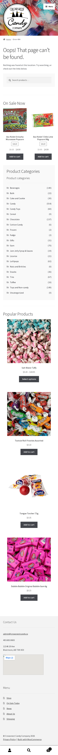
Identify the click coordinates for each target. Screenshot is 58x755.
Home (8, 39)
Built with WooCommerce (30, 739)
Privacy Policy (9, 739)
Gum (12, 245)
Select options (29, 379)
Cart (45, 748)
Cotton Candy (16, 224)
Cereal (13, 214)
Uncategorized (17, 292)
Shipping (11, 719)
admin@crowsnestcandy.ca (15, 634)
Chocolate (15, 219)
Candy (13, 203)
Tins (12, 277)
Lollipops (14, 261)
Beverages (15, 188)
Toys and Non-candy (19, 287)
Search (29, 750)
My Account (9, 750)
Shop (9, 698)
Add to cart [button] (14, 156)
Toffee (13, 282)
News (9, 708)
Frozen (13, 229)
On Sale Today (13, 703)
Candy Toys (15, 209)
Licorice (13, 256)
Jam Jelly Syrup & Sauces (21, 250)
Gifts (12, 240)
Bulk (12, 193)
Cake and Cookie (17, 198)
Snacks (13, 271)
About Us (11, 713)
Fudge (13, 235)
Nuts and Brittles (18, 266)
